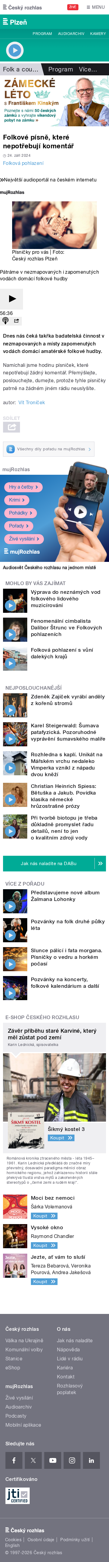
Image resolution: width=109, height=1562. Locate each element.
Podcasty (16, 1416)
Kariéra (65, 1368)
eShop (12, 1368)
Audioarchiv (71, 34)
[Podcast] (5, 321)
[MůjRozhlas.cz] (12, 193)
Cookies (13, 1539)
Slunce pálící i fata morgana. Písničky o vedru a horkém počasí (67, 957)
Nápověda (68, 1350)
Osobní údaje (41, 1539)
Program (42, 34)
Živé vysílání (22, 539)
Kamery (98, 34)
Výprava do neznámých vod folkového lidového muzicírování (66, 598)
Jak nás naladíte (75, 1340)
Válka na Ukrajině (24, 1340)
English (12, 1545)
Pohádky (18, 513)
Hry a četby (21, 487)
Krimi (14, 500)
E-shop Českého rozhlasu (42, 1017)
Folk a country (23, 69)
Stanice (13, 1359)
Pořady (16, 526)
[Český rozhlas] (22, 7)
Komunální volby (24, 1350)
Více (88, 69)
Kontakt (65, 1377)
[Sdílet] (16, 321)
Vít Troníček (31, 402)
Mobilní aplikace (23, 1425)
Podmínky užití (75, 1539)
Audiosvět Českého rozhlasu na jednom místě (49, 567)
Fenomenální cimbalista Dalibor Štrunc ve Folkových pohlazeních (66, 627)
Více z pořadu (25, 884)
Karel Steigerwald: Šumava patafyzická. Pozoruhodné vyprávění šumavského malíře (68, 732)
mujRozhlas (16, 469)
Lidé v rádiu (70, 1359)
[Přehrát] (11, 299)
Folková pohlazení (23, 163)
